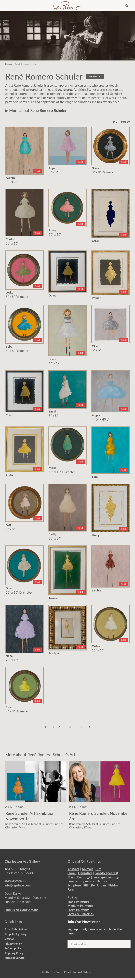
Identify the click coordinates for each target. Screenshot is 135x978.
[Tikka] (110, 324)
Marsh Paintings (79, 877)
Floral (72, 873)
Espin (9, 707)
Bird (98, 869)
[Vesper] (110, 273)
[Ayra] (24, 503)
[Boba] (24, 324)
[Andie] (24, 449)
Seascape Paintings (106, 877)
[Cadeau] (110, 624)
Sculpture (74, 885)
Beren (52, 359)
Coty (9, 415)
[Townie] (67, 570)
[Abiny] (67, 208)
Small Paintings (78, 902)
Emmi (52, 411)
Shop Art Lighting (15, 934)
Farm (71, 889)
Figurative (85, 873)
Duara (52, 295)
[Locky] (24, 270)
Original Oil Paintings (84, 861)
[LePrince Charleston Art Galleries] (67, 5)
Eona (95, 476)
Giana (95, 168)
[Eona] (110, 450)
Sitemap (9, 939)
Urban (101, 885)
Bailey (95, 535)
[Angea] (110, 391)
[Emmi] (67, 389)
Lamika (96, 590)
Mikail (52, 468)
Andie (9, 475)
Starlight (54, 653)
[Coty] (24, 391)
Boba (9, 346)
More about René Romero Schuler (38, 110)
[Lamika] (110, 566)
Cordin (10, 239)
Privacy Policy (13, 943)
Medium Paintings (80, 905)
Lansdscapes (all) (106, 873)
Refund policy (13, 948)
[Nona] (24, 629)
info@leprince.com (17, 885)
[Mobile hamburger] (9, 5)
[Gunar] (24, 565)
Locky (9, 292)
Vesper (96, 298)
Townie (53, 598)
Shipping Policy (14, 953)
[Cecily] (67, 507)
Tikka (95, 346)
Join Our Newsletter (84, 921)
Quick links (13, 921)
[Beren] (67, 330)
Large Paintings (78, 910)
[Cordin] (24, 212)
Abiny (52, 230)
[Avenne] (24, 150)
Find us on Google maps (21, 910)
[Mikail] (67, 446)
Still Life (89, 885)
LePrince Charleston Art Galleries (73, 972)
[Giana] (110, 146)
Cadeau (96, 646)
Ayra (9, 524)
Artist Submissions (15, 929)
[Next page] (89, 727)
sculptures (65, 89)
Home (8, 64)
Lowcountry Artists (81, 881)
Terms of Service (14, 957)
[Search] (126, 5)
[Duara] (67, 271)
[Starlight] (67, 627)
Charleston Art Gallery (22, 861)
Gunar (10, 588)
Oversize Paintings (81, 914)
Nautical (102, 881)
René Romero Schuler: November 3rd (99, 816)
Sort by (125, 121)
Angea (96, 415)
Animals (87, 869)
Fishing (113, 885)
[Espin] (24, 685)
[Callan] (110, 213)
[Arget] (67, 146)
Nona (9, 656)
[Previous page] (45, 727)
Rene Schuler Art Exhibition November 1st (29, 816)
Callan (96, 241)
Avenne (10, 177)
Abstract (73, 869)
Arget (52, 168)
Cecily (52, 534)
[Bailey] (110, 508)
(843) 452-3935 (15, 881)
